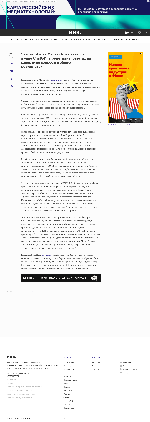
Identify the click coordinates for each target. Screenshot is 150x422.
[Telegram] (146, 32)
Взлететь (29, 39)
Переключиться (101, 39)
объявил (46, 255)
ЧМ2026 (66, 404)
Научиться (66, 39)
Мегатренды (68, 362)
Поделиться (42, 39)
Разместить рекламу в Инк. (119, 125)
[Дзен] (139, 32)
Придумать (68, 366)
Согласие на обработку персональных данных (25, 387)
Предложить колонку (100, 373)
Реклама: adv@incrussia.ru (18, 374)
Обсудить (79, 39)
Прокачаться (132, 39)
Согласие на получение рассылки (20, 398)
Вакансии (96, 362)
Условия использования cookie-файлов (22, 394)
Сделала (54, 39)
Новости (67, 376)
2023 (32, 291)
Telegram (127, 373)
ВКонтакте (127, 362)
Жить (88, 39)
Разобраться (16, 39)
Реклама (95, 366)
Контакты (96, 369)
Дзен (125, 366)
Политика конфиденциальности (19, 390)
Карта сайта (12, 380)
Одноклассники (130, 369)
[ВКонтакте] (132, 32)
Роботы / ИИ (117, 39)
